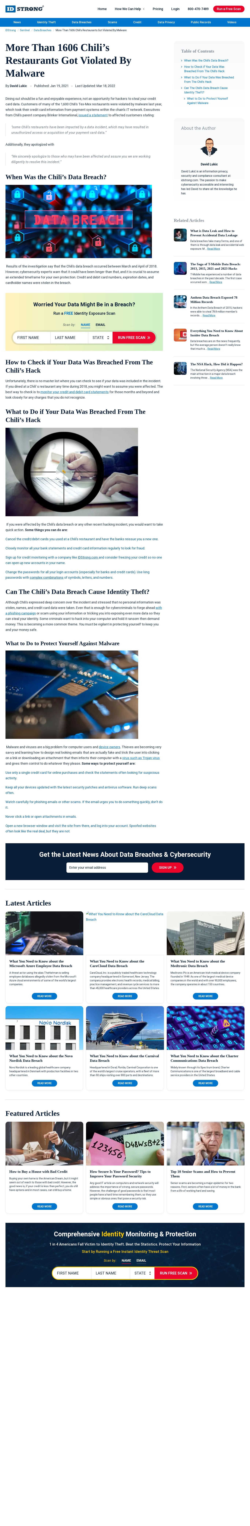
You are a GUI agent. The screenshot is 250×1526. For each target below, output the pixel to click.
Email (100, 325)
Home (102, 9)
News (17, 22)
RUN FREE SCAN (131, 337)
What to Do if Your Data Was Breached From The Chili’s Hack (209, 80)
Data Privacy (166, 22)
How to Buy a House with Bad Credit (38, 1172)
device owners (109, 747)
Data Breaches (82, 22)
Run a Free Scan (229, 9)
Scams (112, 22)
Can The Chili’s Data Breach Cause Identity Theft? (206, 90)
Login (175, 9)
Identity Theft (46, 22)
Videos (231, 22)
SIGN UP (165, 867)
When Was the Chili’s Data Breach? (206, 60)
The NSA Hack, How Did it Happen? (216, 364)
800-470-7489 (198, 9)
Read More (213, 248)
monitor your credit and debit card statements (74, 392)
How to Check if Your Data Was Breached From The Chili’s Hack (204, 69)
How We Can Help (128, 9)
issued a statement (93, 115)
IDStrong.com (24, 8)
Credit (137, 22)
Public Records (201, 22)
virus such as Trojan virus (141, 758)
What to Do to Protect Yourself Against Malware (207, 101)
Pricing (158, 9)
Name (85, 325)
